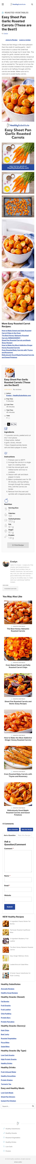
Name (7, 876)
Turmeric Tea (6, 1084)
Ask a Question (13, 829)
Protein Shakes (7, 1080)
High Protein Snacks (9, 1059)
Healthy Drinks (6, 1063)
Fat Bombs (5, 1001)
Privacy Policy (18, 1162)
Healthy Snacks (11, 1133)
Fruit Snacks (6, 1006)
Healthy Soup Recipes (9, 993)
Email (7, 885)
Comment (9, 848)
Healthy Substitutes (13, 1129)
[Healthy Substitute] (18, 4)
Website (7, 895)
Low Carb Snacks (7, 1055)
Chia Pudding (6, 1014)
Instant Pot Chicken (8, 1101)
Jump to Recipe (11, 40)
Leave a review (25, 40)
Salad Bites (5, 1047)
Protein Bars (5, 1018)
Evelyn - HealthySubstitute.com (18, 395)
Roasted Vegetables (8, 1038)
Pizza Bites (5, 1042)
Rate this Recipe (27, 829)
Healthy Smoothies (8, 1076)
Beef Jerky (5, 1034)
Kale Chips (5, 1030)
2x (12, 424)
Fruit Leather (6, 1010)
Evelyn (6, 33)
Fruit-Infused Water (8, 1072)
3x (15, 424)
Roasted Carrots (10, 589)
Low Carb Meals (7, 1093)
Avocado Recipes (7, 989)
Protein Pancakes (7, 1022)
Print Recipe (19, 545)
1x (8, 424)
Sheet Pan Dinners (8, 1097)
